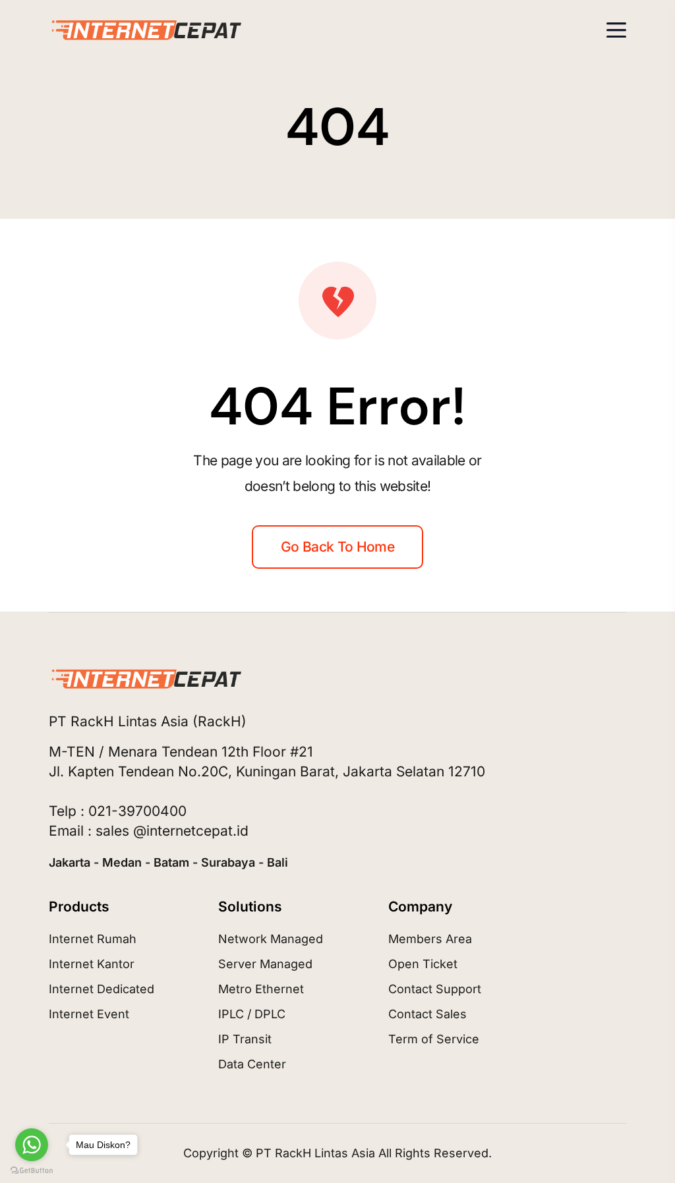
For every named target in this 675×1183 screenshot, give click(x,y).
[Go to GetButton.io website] (32, 1170)
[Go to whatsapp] (31, 1144)
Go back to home (337, 546)
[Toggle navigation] (616, 30)
